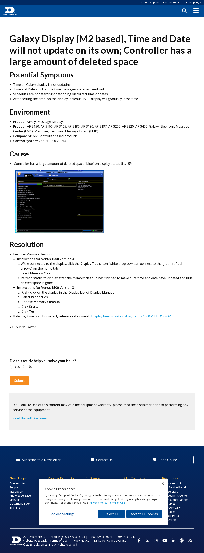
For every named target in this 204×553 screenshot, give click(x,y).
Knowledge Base (20, 495)
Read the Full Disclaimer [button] (30, 418)
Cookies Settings (62, 514)
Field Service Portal (174, 487)
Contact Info (17, 483)
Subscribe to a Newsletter (41, 460)
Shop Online (167, 460)
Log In (143, 2)
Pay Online (169, 520)
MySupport (16, 491)
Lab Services (170, 491)
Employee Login (172, 483)
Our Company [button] (191, 2)
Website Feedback (35, 540)
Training (15, 507)
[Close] (162, 483)
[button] (196, 11)
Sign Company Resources (171, 509)
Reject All (111, 514)
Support (155, 2)
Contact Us (104, 460)
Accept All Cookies (144, 514)
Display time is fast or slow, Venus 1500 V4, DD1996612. (132, 316)
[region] (103, 502)
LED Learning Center (175, 495)
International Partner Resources (175, 501)
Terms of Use (59, 540)
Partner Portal (171, 2)
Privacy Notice (80, 540)
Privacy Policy (98, 502)
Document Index (20, 503)
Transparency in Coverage (109, 540)
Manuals (15, 499)
